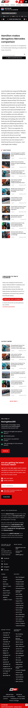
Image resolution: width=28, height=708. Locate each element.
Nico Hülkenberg (20, 614)
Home (2, 5)
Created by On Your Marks (18, 698)
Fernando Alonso (16, 526)
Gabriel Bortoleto (20, 625)
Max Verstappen (20, 577)
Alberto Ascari (19, 642)
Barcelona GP (6, 646)
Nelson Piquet (19, 674)
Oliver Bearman (20, 621)
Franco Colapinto (20, 623)
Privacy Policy (21, 696)
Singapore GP (6, 666)
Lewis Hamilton (15, 524)
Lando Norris (11, 528)
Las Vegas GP (6, 671)
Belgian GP (6, 653)
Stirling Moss (19, 664)
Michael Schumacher (19, 639)
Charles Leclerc (8, 530)
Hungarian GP (6, 655)
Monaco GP (6, 644)
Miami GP (5, 639)
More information (15, 19)
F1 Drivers (25, 5)
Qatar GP (5, 673)
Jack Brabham (19, 677)
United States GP (7, 668)
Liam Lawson (19, 619)
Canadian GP (6, 641)
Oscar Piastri (19, 596)
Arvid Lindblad (19, 607)
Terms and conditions (9, 696)
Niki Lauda (18, 660)
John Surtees (19, 679)
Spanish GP (6, 662)
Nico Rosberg (19, 634)
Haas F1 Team (6, 593)
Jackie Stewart (20, 651)
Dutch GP (5, 657)
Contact (5, 698)
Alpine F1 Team (7, 586)
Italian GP (5, 659)
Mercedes (23, 91)
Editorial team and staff (21, 548)
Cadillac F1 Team (7, 599)
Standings (18, 5)
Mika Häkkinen (19, 653)
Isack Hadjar (19, 594)
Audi (4, 588)
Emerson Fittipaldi (20, 670)
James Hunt (19, 648)
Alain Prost (18, 636)
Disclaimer (19, 694)
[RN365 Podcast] (16, 1)
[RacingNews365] (5, 2)
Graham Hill (19, 672)
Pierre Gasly (19, 610)
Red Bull (5, 577)
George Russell (20, 528)
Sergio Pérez (19, 601)
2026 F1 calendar (14, 533)
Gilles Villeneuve (20, 646)
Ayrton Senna (19, 644)
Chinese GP (6, 635)
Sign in (5, 451)
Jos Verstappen (20, 655)
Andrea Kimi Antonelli (19, 591)
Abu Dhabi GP (6, 675)
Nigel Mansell (19, 662)
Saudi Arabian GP (18, 121)
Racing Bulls (6, 595)
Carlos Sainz (19, 598)
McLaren (5, 579)
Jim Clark (18, 657)
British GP (5, 651)
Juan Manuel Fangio (19, 667)
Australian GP (6, 633)
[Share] (24, 54)
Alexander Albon (20, 616)
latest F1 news (10, 514)
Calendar (12, 5)
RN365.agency (19, 554)
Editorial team (10, 694)
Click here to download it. (8, 306)
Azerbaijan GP (6, 664)
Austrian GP (6, 648)
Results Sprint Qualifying (8, 13)
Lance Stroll (19, 612)
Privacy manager (14, 700)
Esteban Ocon (19, 603)
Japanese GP (6, 637)
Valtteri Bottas (19, 605)
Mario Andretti (19, 681)
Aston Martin (6, 590)
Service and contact (19, 551)
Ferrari (4, 581)
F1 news (7, 5)
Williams (5, 597)
